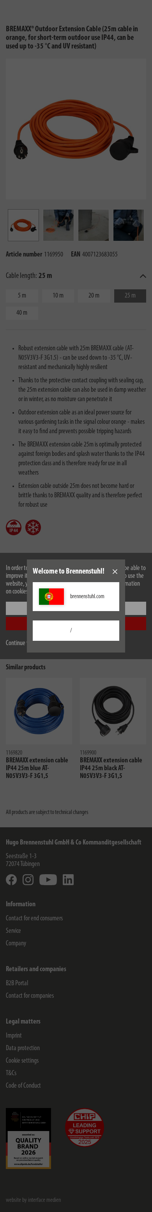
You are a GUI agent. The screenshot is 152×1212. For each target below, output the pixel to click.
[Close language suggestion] (115, 571)
